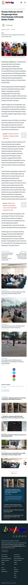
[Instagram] (17, 536)
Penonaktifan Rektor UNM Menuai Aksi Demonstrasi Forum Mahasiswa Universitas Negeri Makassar (12, 361)
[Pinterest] (14, 376)
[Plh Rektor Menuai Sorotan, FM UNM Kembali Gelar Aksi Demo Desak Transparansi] (14, 310)
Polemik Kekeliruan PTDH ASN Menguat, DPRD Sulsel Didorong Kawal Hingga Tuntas (13, 453)
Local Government (13, 8)
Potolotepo (8, 582)
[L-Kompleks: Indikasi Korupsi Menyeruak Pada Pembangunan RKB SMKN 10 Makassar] (14, 408)
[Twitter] (14, 372)
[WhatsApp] (14, 379)
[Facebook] (14, 369)
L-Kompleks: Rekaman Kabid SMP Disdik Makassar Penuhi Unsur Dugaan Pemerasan (12, 417)
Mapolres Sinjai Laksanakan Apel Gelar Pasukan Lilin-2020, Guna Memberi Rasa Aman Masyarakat (21, 255)
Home (2, 8)
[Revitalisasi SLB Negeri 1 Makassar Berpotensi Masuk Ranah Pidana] (14, 445)
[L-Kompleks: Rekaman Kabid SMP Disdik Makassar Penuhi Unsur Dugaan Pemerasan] (14, 426)
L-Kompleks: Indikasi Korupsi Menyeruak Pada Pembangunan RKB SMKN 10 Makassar (13, 398)
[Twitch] (22, 536)
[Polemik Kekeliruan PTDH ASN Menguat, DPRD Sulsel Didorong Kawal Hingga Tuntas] (14, 463)
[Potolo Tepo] (4, 25)
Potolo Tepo (8, 494)
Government (3, 451)
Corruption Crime (4, 396)
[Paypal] (20, 536)
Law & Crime (3, 433)
